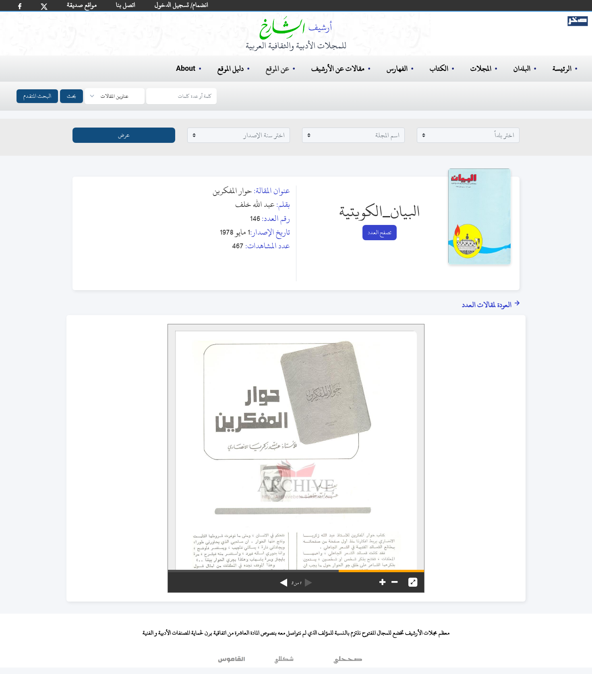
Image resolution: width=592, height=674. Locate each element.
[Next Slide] (283, 580)
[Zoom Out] (394, 582)
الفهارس (397, 68)
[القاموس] (232, 661)
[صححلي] (347, 661)
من (296, 583)
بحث (71, 96)
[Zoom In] (382, 582)
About (185, 69)
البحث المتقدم (37, 96)
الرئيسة (562, 68)
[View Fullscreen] (413, 582)
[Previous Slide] (308, 580)
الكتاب (439, 68)
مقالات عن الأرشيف (337, 68)
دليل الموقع (230, 68)
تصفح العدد (379, 232)
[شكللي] (284, 661)
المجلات (480, 68)
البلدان (521, 68)
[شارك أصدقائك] (20, 6)
